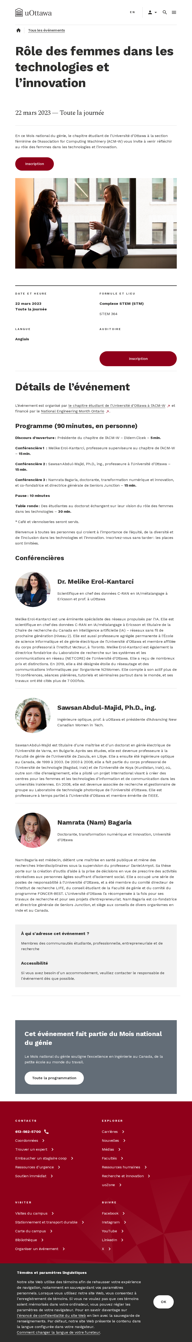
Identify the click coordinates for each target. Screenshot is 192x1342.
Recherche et (123, 1176)
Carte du (30, 1231)
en (132, 12)
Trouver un (31, 1149)
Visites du (31, 1213)
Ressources (34, 1167)
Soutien (30, 1176)
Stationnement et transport (46, 1222)
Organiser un (36, 1249)
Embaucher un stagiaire (41, 1158)
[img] (33, 12)
